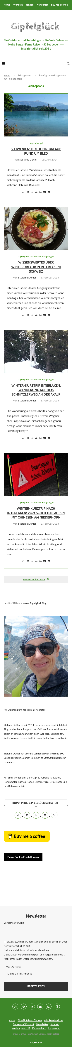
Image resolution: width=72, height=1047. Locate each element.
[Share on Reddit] (36, 192)
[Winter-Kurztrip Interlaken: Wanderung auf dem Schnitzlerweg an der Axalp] (36, 351)
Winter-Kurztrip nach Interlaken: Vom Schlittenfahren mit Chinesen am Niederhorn (36, 513)
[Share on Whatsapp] (40, 192)
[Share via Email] (49, 192)
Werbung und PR (21, 1028)
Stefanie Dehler (28, 159)
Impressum (54, 1028)
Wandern (18, 4)
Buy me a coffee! (59, 4)
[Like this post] (23, 192)
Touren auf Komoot (23, 1024)
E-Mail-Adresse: (12, 966)
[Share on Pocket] (44, 192)
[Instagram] (18, 815)
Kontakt (55, 1024)
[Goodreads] (54, 815)
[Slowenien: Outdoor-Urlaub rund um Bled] (36, 115)
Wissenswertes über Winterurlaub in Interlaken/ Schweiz (36, 266)
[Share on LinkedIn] (32, 192)
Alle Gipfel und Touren (30, 1020)
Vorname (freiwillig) (14, 922)
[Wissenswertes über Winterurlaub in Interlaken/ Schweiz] (36, 228)
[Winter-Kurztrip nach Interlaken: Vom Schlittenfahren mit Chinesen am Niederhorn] (36, 474)
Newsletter (42, 4)
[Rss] (49, 1006)
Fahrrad (29, 4)
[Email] (45, 815)
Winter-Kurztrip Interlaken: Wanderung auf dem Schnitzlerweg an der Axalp (36, 390)
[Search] (68, 63)
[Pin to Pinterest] (28, 192)
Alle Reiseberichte (53, 1020)
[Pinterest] (27, 815)
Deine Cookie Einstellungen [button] (23, 857)
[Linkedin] (36, 815)
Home (7, 4)
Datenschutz (39, 1028)
